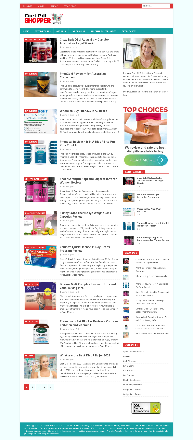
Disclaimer (27, 6)
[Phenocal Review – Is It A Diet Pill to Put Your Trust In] (129, 226)
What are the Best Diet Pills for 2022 (85, 355)
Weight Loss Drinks (132, 389)
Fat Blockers (129, 31)
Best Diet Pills (43, 31)
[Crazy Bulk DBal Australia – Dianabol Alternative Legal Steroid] (129, 181)
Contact (54, 6)
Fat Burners (78, 31)
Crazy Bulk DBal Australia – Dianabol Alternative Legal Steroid (84, 41)
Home (26, 31)
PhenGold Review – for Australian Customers (83, 75)
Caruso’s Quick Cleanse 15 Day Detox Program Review (85, 249)
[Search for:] (156, 5)
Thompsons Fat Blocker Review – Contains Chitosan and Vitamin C (89, 323)
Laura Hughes (68, 81)
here (125, 95)
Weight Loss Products (133, 394)
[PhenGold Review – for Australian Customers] (129, 197)
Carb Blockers (129, 361)
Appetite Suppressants (103, 31)
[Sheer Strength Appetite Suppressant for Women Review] (129, 240)
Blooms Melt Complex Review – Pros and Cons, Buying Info (88, 286)
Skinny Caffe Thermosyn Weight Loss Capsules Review (85, 215)
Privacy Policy (70, 6)
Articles (61, 31)
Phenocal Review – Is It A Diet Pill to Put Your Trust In (87, 143)
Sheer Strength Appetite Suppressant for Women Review (88, 181)
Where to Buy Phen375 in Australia (83, 111)
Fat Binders (128, 365)
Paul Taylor (66, 47)
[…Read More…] (90, 64)
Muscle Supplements (132, 384)
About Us (41, 6)
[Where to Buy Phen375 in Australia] (129, 212)
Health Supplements (132, 380)
